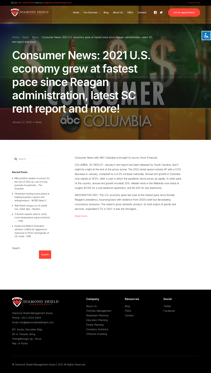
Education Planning (97, 320)
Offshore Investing (96, 333)
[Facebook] (155, 12)
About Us (91, 306)
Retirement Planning (97, 315)
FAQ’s (128, 310)
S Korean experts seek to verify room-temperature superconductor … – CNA (32, 217)
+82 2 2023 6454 (25, 3)
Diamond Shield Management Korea (35, 364)
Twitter (167, 306)
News (38, 122)
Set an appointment (184, 12)
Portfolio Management (98, 310)
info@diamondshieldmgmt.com (57, 3)
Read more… (82, 216)
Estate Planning (94, 324)
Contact (129, 315)
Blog (127, 306)
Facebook (169, 310)
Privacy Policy (194, 3)
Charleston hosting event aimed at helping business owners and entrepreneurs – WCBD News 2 (32, 197)
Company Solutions (97, 329)
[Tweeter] (161, 12)
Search (16, 248)
